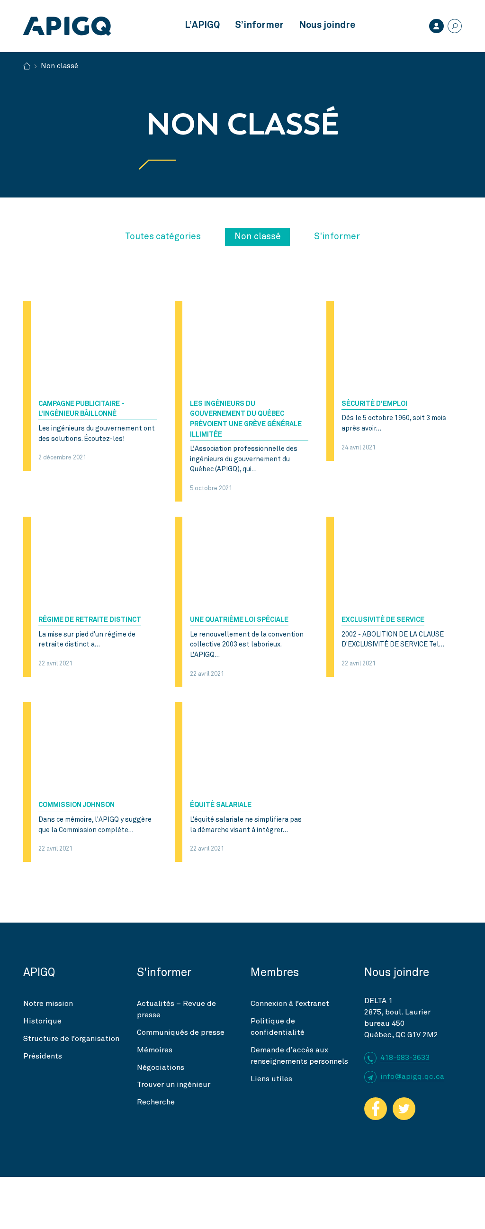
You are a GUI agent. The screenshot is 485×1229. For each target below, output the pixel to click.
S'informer (337, 236)
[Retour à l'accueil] (26, 65)
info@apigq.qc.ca (412, 1076)
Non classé (257, 236)
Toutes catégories (163, 236)
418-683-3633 (405, 1057)
